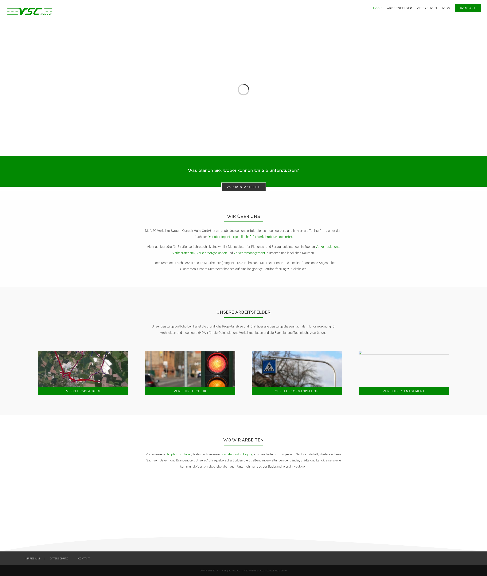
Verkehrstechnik (183, 253)
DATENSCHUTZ (59, 558)
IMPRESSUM (32, 558)
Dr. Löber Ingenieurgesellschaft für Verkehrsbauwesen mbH (250, 237)
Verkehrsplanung (327, 247)
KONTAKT (84, 558)
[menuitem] (380, 8)
